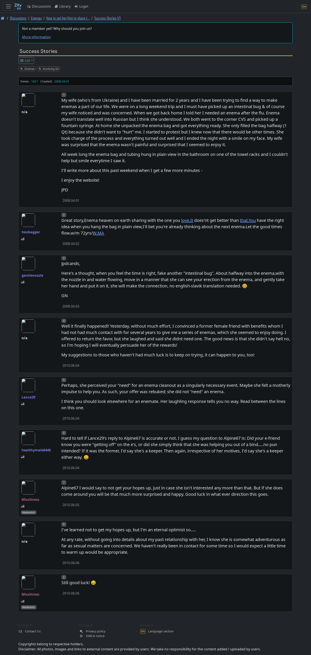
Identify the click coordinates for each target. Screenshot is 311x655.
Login (83, 6)
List (27, 60)
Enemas (36, 18)
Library (65, 6)
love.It (187, 220)
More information (36, 37)
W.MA (98, 233)
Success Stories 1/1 (107, 18)
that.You (248, 220)
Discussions (41, 6)
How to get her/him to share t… (68, 18)
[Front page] (2, 18)
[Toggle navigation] (8, 6)
